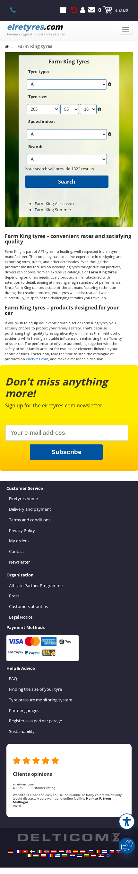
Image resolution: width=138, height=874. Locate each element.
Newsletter (19, 562)
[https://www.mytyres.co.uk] (68, 851)
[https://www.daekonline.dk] (53, 851)
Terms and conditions (29, 520)
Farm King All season (54, 203)
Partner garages (24, 710)
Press (14, 596)
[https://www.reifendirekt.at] (82, 851)
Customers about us (28, 606)
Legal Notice (20, 617)
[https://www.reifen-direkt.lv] (93, 855)
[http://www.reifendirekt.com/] (108, 855)
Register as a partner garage (35, 721)
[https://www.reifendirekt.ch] (25, 851)
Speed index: (41, 121)
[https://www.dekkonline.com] (46, 851)
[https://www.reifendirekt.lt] (86, 855)
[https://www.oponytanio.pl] (43, 855)
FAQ (13, 678)
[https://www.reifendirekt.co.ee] (79, 855)
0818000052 (16, 10)
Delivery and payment (30, 509)
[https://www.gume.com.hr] (72, 855)
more (17, 805)
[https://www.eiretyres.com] (28, 855)
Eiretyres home (23, 498)
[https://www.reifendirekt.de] (10, 851)
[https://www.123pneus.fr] (18, 851)
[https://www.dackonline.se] (32, 851)
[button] (127, 821)
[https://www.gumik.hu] (36, 855)
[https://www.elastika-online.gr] (57, 855)
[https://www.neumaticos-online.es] (75, 851)
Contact (16, 551)
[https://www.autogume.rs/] (101, 855)
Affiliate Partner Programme (36, 585)
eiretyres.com (37, 359)
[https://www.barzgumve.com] (64, 855)
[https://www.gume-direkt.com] (90, 851)
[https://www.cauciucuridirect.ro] (50, 855)
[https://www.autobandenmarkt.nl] (61, 851)
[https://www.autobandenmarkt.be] (97, 851)
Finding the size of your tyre (35, 689)
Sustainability (22, 731)
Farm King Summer (53, 210)
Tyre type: (38, 71)
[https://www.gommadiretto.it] (39, 851)
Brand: (35, 146)
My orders (19, 541)
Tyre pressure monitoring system (40, 700)
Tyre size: (37, 97)
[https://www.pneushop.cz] (111, 851)
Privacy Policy (22, 530)
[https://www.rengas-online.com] (104, 851)
